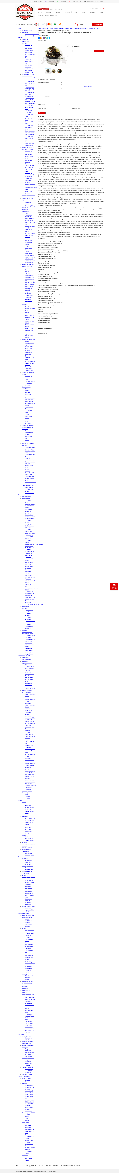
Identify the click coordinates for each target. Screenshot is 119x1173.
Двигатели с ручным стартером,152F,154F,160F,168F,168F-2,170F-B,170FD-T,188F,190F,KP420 (34, 544)
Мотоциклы (25, 816)
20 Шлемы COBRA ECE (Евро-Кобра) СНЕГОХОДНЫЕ (29, 1102)
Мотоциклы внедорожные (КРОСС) (28, 831)
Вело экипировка (26, 1078)
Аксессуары (28, 268)
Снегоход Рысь (29, 368)
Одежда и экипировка (24, 1076)
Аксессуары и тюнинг (27, 932)
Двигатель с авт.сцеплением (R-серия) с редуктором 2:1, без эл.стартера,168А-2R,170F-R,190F (32, 584)
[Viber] (44, 38)
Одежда (27, 1082)
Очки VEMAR (28, 1151)
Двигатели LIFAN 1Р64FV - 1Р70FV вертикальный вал (30, 99)
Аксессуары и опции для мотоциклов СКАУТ (30, 686)
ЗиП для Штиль (29, 286)
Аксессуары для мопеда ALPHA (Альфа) (29, 957)
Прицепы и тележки (27, 847)
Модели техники (29, 930)
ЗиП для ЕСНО (28, 301)
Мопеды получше (29, 811)
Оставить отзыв (88, 86)
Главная (18, 1166)
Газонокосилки (29, 270)
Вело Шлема (25, 1155)
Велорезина (28, 886)
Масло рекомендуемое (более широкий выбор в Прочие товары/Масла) (29, 650)
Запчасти (20, 37)
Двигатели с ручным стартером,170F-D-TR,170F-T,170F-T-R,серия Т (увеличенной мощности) (29, 506)
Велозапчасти (25, 879)
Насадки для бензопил (27, 1036)
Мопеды (24, 802)
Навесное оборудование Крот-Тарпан (28, 248)
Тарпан (27, 251)
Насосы (27, 396)
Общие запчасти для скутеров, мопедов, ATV (29, 180)
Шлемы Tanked (29, 1091)
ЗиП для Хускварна (30, 282)
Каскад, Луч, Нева (30, 222)
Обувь (26, 1118)
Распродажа (25, 32)
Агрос (26, 213)
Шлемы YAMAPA (29, 1092)
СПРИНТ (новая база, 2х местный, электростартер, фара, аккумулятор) (29, 679)
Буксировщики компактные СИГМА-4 (29, 730)
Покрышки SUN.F (29, 460)
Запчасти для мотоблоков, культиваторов (25, 209)
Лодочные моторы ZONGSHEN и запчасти (29, 383)
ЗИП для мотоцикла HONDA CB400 (30, 308)
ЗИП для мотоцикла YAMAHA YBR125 (29, 313)
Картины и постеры (30, 999)
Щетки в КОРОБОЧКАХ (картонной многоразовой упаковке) (28, 922)
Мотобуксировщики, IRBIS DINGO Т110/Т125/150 (30, 363)
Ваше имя (75, 108)
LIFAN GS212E (28, 111)
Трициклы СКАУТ (29, 674)
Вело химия (28, 884)
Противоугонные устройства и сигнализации (29, 1025)
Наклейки (27, 937)
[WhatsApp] (46, 38)
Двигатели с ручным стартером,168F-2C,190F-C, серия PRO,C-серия (29, 524)
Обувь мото (28, 1135)
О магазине (41, 1166)
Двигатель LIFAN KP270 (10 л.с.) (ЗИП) (29, 127)
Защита (27, 1116)
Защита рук (24, 974)
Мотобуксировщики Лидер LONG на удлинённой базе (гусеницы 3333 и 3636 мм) (30, 774)
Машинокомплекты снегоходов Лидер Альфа (30, 750)
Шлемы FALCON (29, 1085)
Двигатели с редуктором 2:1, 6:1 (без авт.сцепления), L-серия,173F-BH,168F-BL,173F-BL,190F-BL (29, 562)
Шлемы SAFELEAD (29, 1087)
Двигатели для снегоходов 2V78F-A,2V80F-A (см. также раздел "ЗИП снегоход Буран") (30, 595)
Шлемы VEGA (28, 1111)
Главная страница (42, 28)
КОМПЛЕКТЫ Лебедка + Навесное (28, 796)
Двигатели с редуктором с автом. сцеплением (30, 531)
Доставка (67, 12)
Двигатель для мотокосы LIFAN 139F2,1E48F (29, 536)
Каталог (40, 12)
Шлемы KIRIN (28, 1109)
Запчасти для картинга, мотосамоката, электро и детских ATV (28, 427)
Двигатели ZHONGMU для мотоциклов (29, 626)
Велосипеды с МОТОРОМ (28, 906)
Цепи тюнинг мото (29, 186)
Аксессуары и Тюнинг (23, 913)
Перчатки (27, 1080)
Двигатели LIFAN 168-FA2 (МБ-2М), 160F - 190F (29, 88)
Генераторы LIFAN (26, 496)
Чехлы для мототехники (28, 985)
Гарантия (83, 12)
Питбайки (24, 842)
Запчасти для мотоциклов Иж (86, 28)
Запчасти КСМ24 (29, 493)
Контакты (101, 12)
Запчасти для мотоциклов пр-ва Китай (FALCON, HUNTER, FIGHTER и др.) (29, 167)
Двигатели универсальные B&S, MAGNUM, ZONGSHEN (27, 632)
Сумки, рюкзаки (29, 1146)
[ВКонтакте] (39, 38)
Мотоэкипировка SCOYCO (28, 1113)
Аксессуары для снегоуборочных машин (29, 489)
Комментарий (41, 104)
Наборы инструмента (27, 1074)
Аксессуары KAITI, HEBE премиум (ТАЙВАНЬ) (29, 946)
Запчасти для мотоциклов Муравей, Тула (29, 67)
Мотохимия (28, 423)
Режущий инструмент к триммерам (28, 291)
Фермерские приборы (27, 1067)
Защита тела (28, 1125)
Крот (26, 224)
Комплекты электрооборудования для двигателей (30, 143)
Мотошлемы (25, 1083)
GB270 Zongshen (29, 107)
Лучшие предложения (27, 30)
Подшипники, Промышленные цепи (29, 410)
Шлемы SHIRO (28, 1089)
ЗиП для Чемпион (29, 284)
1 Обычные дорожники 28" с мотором (29, 910)
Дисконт (92, 12)
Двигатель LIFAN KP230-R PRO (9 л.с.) (29, 138)
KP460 (26, 109)
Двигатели (21, 495)
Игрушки (24, 928)
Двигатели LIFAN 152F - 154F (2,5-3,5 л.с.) (30, 83)
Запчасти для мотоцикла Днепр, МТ (30, 54)
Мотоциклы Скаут (29, 668)
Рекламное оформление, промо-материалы (29, 1003)
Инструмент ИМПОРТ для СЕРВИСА (28, 1063)
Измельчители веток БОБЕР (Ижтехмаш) (29, 1070)
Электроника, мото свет (28, 1007)
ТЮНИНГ (27, 972)
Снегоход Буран (29, 367)
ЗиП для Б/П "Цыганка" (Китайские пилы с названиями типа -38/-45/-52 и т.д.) (30, 275)
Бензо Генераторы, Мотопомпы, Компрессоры (30, 1054)
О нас (75, 12)
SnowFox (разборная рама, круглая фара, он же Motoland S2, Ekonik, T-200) (29, 345)
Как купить (49, 12)
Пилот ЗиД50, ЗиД (29, 206)
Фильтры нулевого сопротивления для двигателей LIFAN (30, 132)
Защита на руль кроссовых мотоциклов (29, 977)
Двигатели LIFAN (26, 498)
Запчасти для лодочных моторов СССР (30, 377)
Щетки (26, 943)
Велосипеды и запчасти (24, 857)
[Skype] (48, 38)
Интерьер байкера (30, 997)
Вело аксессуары (29, 880)
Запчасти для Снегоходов (28, 339)
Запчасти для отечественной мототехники (25, 41)
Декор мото (28, 961)
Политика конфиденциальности (70, 1166)
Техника (20, 800)
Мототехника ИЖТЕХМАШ (25, 655)
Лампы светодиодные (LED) (29, 419)
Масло (26, 390)
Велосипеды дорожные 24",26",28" (28, 862)
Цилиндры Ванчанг (30, 184)
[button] (68, 45)
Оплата (58, 12)
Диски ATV (28, 458)
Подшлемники (29, 1144)
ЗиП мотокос (28, 288)
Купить (98, 51)
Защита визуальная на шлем (29, 1010)
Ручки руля (28, 970)
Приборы (27, 1018)
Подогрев (27, 1032)
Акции (20, 28)
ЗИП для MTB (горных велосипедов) (28, 889)
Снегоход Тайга (29, 370)
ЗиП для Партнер (29, 281)
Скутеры (24, 835)
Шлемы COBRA (29, 1094)
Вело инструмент (29, 882)
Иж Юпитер (97, 28)
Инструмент (21, 1034)
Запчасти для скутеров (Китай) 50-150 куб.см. (29, 174)
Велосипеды (25, 858)
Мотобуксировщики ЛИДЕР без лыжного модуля (30, 725)
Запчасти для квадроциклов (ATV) (29, 156)
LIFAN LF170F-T (28, 112)
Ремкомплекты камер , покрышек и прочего (29, 895)
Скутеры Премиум (29, 840)
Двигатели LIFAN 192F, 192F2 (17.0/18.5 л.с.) (29, 94)
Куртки (27, 1153)
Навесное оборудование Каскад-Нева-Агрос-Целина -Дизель (28, 240)
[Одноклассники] (41, 38)
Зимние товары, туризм (28, 1157)
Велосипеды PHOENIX (27, 866)
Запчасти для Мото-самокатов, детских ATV (29, 432)
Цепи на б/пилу (29, 295)
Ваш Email (40, 108)
